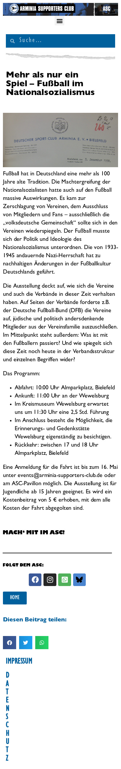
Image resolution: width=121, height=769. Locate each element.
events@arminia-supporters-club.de (60, 476)
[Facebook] (35, 579)
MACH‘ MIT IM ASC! (34, 533)
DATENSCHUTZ (7, 717)
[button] (59, 20)
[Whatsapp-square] (64, 579)
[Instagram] (49, 579)
